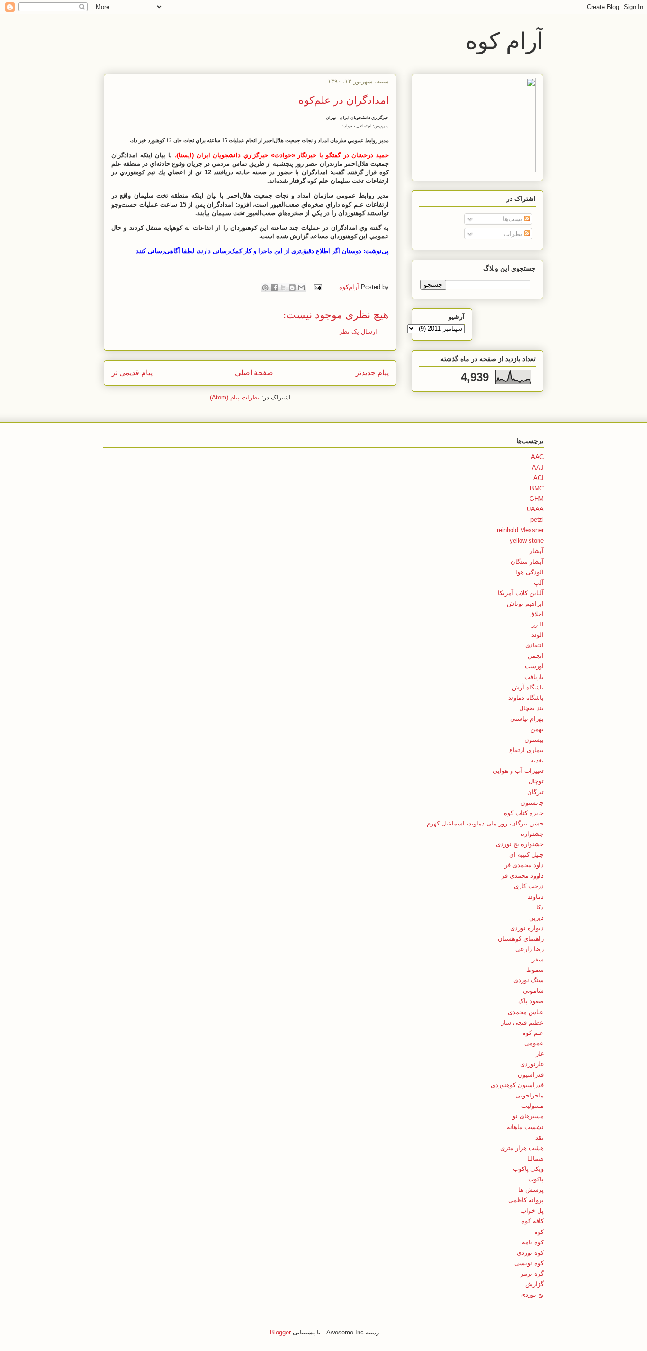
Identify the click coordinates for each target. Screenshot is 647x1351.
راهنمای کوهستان (521, 938)
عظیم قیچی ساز (522, 1022)
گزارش (534, 1284)
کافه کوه (532, 1220)
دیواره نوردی (527, 928)
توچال (536, 781)
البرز (538, 624)
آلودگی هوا (529, 572)
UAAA (535, 509)
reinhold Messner (520, 530)
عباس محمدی (526, 1012)
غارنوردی (532, 1064)
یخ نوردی (532, 1294)
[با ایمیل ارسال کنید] (301, 287)
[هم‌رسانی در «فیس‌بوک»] (274, 287)
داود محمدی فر (524, 865)
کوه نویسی (529, 1263)
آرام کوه (504, 40)
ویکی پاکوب (528, 1168)
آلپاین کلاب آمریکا (521, 593)
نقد (539, 1137)
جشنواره (532, 833)
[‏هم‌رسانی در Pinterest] (265, 287)
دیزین (536, 917)
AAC (537, 457)
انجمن (536, 655)
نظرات (513, 233)
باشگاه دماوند (526, 697)
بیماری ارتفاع (526, 749)
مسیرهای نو (528, 1116)
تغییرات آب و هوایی (518, 770)
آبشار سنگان (527, 561)
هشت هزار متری (522, 1148)
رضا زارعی (529, 948)
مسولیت (532, 1105)
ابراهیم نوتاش (525, 603)
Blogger (280, 1332)
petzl (537, 519)
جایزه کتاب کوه (524, 812)
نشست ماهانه (525, 1127)
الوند (537, 634)
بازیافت (534, 676)
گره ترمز (532, 1273)
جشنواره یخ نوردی (520, 844)
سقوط (535, 969)
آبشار (537, 550)
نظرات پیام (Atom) (235, 397)
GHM (537, 498)
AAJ (538, 467)
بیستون (534, 739)
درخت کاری (529, 885)
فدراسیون (531, 1074)
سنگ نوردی (528, 980)
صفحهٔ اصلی (254, 373)
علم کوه (533, 1032)
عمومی (534, 1043)
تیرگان (535, 792)
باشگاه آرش (528, 687)
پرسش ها (531, 1189)
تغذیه (537, 760)
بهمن (537, 729)
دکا (540, 907)
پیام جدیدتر (372, 373)
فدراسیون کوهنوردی (517, 1084)
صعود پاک (531, 1001)
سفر (538, 959)
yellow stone (527, 540)
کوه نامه (533, 1242)
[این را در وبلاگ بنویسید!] (292, 287)
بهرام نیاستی (527, 718)
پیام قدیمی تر (132, 373)
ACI (538, 477)
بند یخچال (531, 708)
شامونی (533, 990)
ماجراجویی (529, 1095)
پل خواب (532, 1210)
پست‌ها (513, 219)
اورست (534, 666)
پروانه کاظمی (526, 1200)
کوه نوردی (530, 1252)
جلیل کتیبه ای (526, 854)
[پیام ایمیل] (318, 286)
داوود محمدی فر (523, 875)
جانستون (532, 802)
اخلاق (537, 613)
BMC (537, 488)
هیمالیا (535, 1158)
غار (540, 1053)
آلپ (539, 582)
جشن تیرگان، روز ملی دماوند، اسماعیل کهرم (485, 823)
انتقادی (534, 645)
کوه (539, 1231)
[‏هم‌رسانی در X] (283, 287)
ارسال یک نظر (358, 331)
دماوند (536, 896)
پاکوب (536, 1179)
